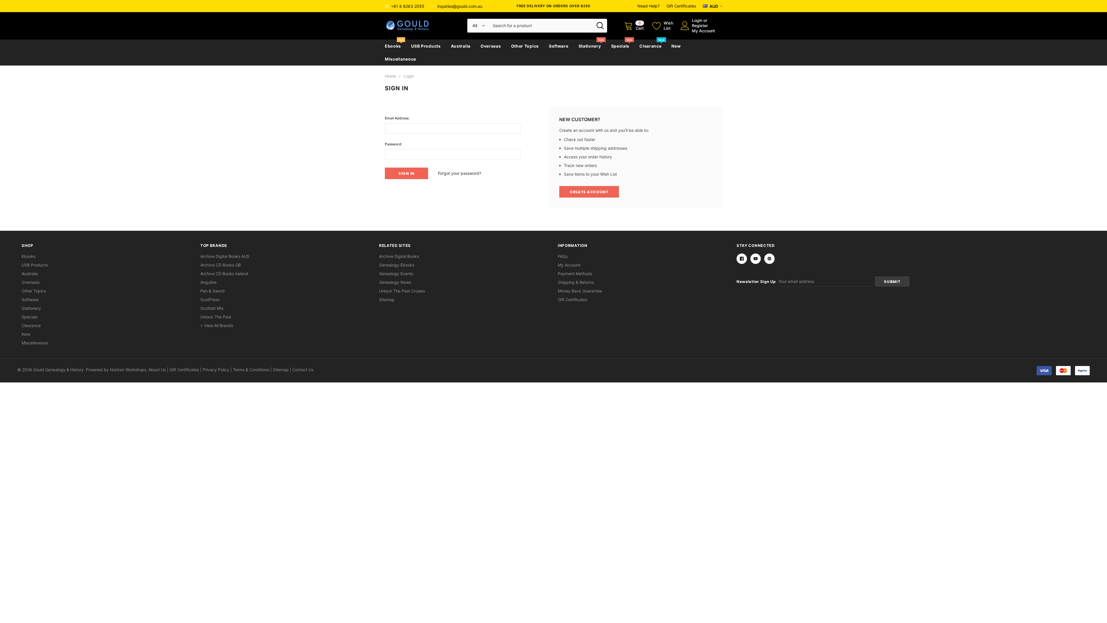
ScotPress (209, 299)
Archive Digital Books (399, 256)
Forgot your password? (459, 173)
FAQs (563, 256)
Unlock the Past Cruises (402, 290)
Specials (620, 46)
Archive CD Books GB (220, 264)
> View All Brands (216, 325)
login (697, 20)
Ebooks (393, 46)
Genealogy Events (396, 273)
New (676, 46)
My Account (703, 30)
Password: (393, 144)
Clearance (650, 46)
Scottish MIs (211, 308)
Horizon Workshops (128, 369)
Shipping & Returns (576, 282)
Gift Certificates (681, 5)
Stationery (590, 46)
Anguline (208, 282)
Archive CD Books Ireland (224, 273)
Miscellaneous (400, 59)
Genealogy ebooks (396, 264)
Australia (460, 46)
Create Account (589, 192)
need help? (648, 5)
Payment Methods (575, 273)
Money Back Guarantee (580, 290)
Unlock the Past (215, 316)
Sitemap (387, 299)
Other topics (525, 46)
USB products (425, 46)
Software (558, 46)
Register (700, 25)
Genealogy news (395, 282)
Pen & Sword (212, 290)
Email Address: (397, 118)
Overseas (491, 46)
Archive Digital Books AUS (224, 256)
